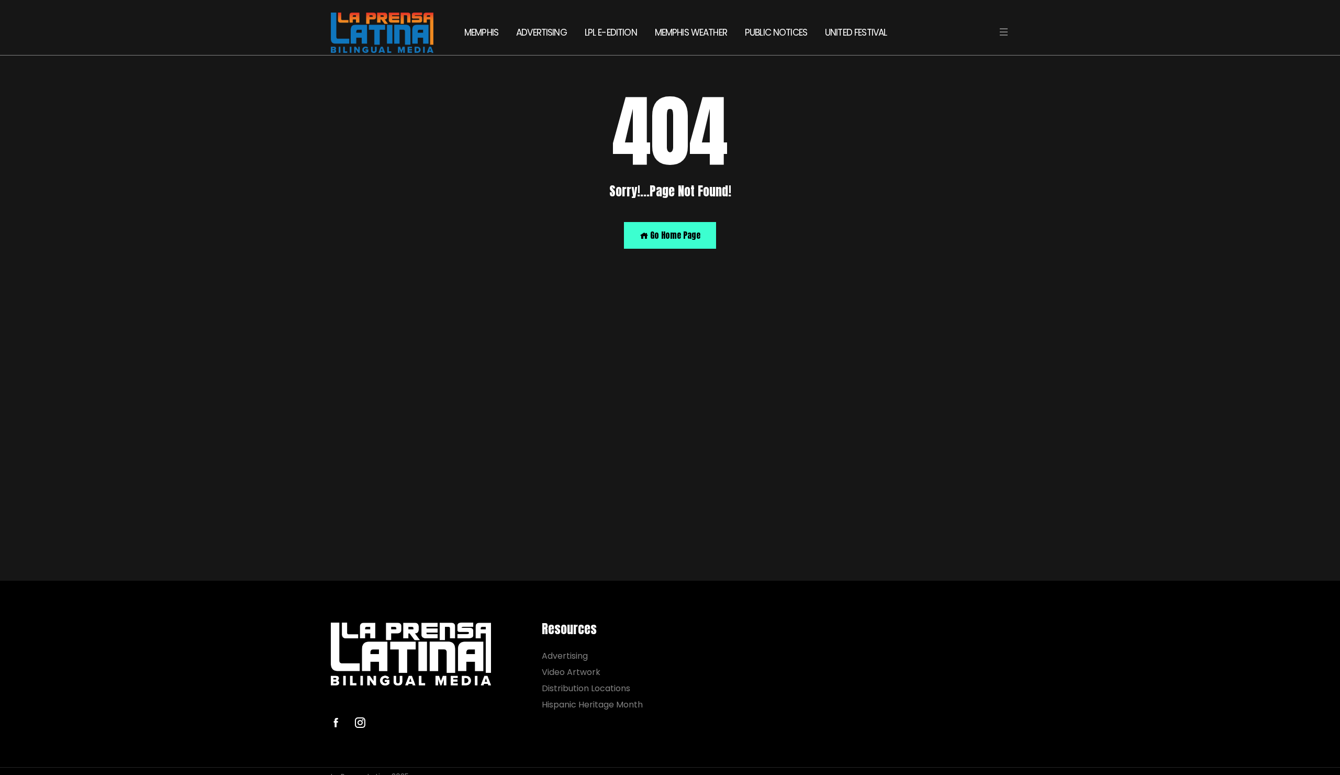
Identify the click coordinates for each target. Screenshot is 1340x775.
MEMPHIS (481, 32)
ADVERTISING (541, 32)
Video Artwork (571, 672)
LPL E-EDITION (611, 32)
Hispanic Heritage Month (592, 705)
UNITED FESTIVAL (856, 32)
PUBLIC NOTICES (776, 32)
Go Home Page (674, 235)
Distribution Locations (586, 688)
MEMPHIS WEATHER (691, 32)
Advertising (565, 656)
